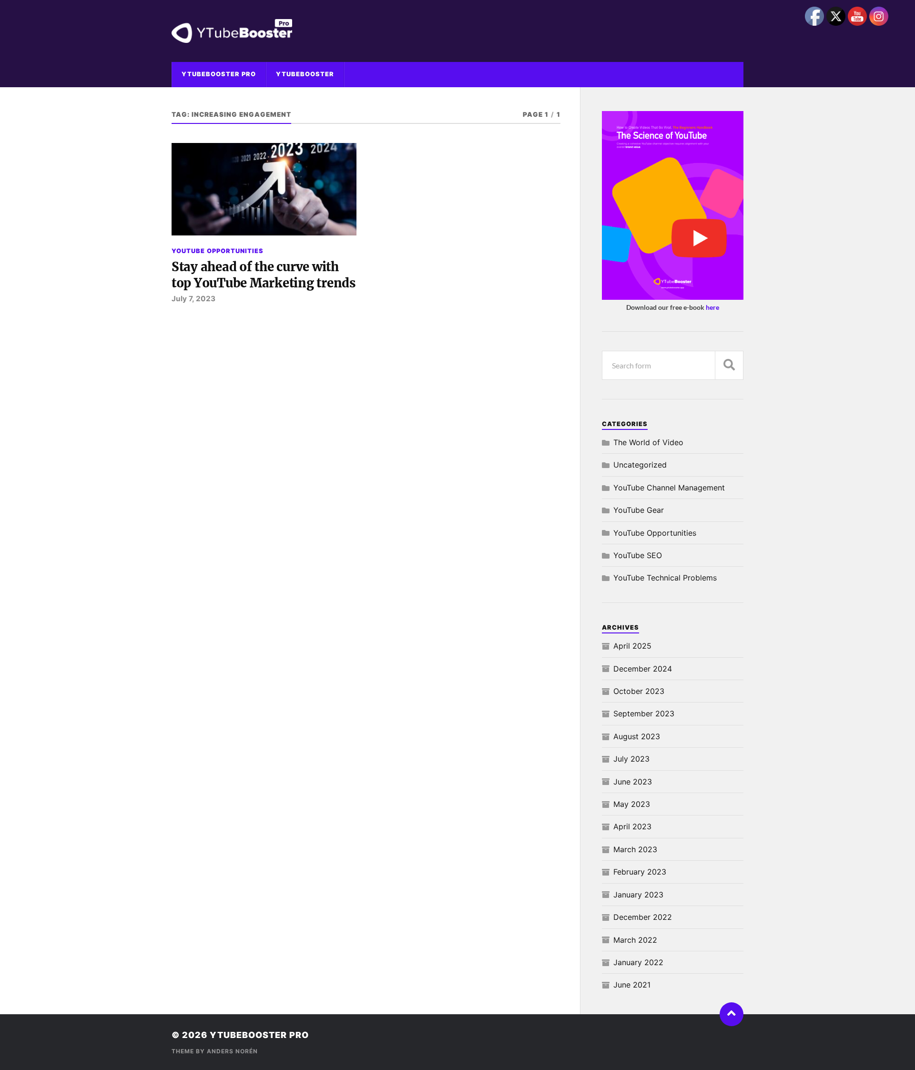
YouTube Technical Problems (665, 577)
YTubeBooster (305, 74)
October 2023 (638, 691)
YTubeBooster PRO (219, 74)
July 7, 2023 (193, 298)
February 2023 (639, 871)
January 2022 (638, 962)
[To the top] (731, 1014)
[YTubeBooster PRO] (457, 31)
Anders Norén (232, 1051)
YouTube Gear (638, 510)
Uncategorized (640, 464)
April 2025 (632, 646)
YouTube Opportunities (218, 251)
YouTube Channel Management (669, 487)
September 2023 (643, 713)
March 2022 (635, 940)
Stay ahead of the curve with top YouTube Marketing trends (264, 275)
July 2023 (631, 759)
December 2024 (642, 668)
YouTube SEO (637, 555)
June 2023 (632, 781)
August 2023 (636, 736)
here (712, 307)
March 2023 (635, 849)
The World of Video (648, 442)
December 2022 (642, 917)
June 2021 (632, 984)
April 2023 (632, 826)
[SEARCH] (729, 365)
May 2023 (631, 804)
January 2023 (638, 894)
